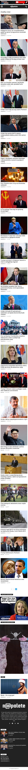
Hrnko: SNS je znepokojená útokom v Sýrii (14, 419)
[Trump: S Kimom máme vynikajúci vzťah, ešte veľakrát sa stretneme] (14, 380)
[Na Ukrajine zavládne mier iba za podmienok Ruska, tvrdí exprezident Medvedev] (14, 276)
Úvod (1, 9)
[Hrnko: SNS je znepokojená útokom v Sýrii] (14, 407)
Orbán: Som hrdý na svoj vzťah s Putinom (14, 110)
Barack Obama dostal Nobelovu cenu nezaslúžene (12, 580)
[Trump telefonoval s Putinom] (14, 544)
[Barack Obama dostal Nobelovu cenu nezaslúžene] (14, 568)
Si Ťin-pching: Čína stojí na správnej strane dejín (12, 210)
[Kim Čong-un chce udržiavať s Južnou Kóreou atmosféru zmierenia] (14, 435)
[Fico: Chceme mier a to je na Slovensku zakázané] (14, 174)
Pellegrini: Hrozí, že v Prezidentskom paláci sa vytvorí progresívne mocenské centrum (13, 32)
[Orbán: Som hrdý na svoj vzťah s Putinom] (14, 99)
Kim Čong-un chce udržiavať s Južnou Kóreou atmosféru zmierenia (12, 447)
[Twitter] (15, 723)
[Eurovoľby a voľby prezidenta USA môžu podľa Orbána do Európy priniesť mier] (14, 47)
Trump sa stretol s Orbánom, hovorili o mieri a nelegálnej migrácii (13, 261)
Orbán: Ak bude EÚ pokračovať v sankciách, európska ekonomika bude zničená (12, 312)
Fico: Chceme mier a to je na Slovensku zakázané (13, 184)
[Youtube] (18, 723)
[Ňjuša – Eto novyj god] (14, 686)
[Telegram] (12, 723)
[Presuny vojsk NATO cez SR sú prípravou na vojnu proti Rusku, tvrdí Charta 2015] (14, 519)
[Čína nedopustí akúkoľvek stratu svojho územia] (14, 493)
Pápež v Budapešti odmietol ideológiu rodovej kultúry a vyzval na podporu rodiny (13, 160)
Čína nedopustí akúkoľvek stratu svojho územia (13, 504)
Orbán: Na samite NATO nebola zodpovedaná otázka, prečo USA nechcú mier (13, 135)
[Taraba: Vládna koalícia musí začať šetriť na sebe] (4, 740)
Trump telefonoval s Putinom (10, 553)
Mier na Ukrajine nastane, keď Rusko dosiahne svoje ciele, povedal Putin (12, 83)
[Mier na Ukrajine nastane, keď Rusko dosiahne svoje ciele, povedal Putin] (14, 73)
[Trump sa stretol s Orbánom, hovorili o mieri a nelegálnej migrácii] (14, 251)
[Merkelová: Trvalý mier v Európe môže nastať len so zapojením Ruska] (14, 225)
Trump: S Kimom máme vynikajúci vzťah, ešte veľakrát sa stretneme (13, 389)
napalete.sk (3, 35)
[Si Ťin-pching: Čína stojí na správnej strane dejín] (14, 199)
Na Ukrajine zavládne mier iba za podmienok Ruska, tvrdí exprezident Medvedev (12, 287)
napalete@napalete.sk (5, 761)
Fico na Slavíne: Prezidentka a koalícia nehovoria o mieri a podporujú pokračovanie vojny (13, 337)
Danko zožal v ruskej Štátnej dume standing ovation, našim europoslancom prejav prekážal (13, 476)
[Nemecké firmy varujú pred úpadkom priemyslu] (4, 747)
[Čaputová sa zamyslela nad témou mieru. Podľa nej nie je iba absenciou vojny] (14, 354)
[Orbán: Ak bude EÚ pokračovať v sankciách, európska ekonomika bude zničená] (14, 302)
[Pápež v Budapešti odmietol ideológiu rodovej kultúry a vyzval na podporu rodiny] (14, 149)
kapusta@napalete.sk (5, 759)
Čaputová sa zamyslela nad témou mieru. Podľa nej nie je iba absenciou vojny (14, 366)
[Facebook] (10, 723)
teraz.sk (2, 392)
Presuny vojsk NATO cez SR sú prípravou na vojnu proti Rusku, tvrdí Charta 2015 (13, 530)
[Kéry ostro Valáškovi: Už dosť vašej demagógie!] (4, 734)
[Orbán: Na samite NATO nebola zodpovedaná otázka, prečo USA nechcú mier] (14, 123)
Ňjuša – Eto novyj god (7, 695)
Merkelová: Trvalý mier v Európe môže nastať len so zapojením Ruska (13, 236)
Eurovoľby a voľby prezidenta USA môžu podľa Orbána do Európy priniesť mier (13, 58)
